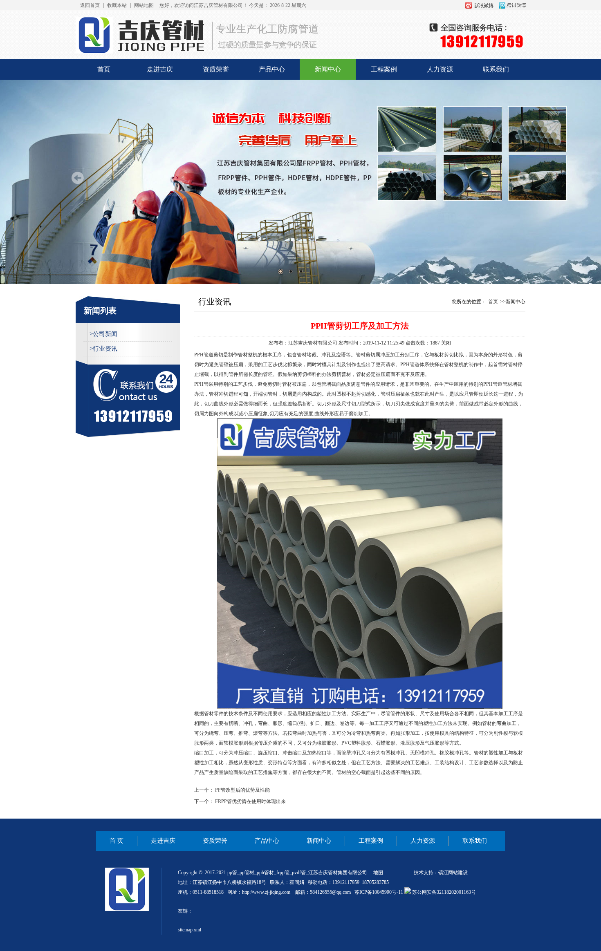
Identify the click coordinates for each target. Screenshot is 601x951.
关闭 (446, 343)
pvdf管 (299, 872)
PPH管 (407, 364)
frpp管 (282, 872)
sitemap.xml (189, 930)
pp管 (232, 872)
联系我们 (496, 69)
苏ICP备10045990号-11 (378, 892)
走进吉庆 (160, 69)
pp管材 (247, 872)
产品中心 (272, 69)
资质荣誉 (216, 69)
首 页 (116, 840)
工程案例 (384, 69)
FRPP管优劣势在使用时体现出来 (250, 801)
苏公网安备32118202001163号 (443, 892)
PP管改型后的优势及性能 (242, 790)
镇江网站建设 (453, 872)
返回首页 (90, 5)
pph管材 (265, 872)
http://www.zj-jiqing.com (266, 892)
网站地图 (144, 5)
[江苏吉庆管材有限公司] (300, 53)
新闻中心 (328, 69)
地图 (378, 872)
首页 (103, 69)
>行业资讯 (103, 348)
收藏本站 (117, 5)
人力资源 (440, 69)
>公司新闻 (103, 334)
